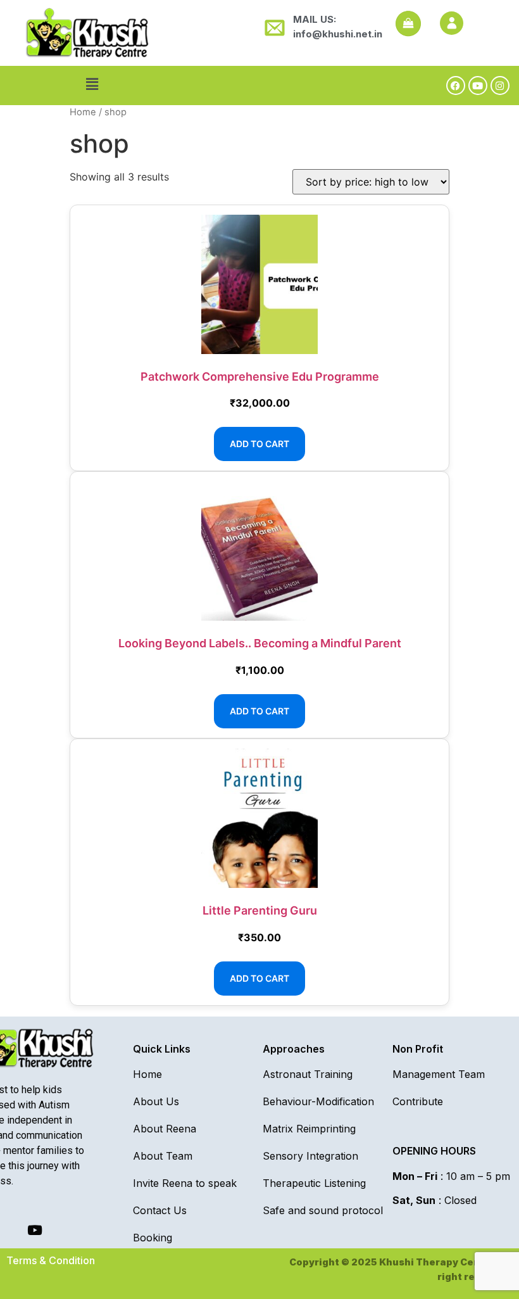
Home (83, 112)
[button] (92, 84)
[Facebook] (455, 85)
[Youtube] (477, 85)
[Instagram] (500, 85)
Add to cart (259, 443)
